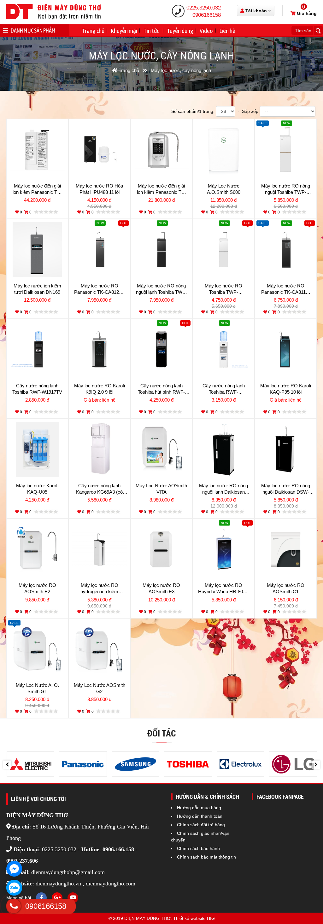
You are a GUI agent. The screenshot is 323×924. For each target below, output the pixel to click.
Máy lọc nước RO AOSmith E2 (37, 588)
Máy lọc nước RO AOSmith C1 (285, 588)
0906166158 (206, 15)
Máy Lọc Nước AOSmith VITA (161, 489)
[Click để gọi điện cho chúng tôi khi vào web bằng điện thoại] (13, 906)
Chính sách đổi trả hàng (201, 824)
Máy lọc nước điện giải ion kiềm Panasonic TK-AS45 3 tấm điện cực (161, 189)
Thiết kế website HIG (194, 918)
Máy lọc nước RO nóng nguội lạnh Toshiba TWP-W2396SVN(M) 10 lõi (161, 289)
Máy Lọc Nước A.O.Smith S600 (223, 189)
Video (206, 30)
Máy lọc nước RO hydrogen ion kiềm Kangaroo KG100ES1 (99, 589)
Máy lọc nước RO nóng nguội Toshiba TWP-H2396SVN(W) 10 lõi (285, 189)
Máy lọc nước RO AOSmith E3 (161, 588)
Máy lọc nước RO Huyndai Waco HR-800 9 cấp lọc (223, 589)
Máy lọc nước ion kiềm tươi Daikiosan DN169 (37, 289)
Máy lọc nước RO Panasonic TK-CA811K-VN (285, 289)
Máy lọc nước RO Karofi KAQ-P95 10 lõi (285, 389)
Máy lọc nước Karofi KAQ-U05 (37, 489)
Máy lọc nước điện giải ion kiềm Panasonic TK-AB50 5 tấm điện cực (37, 189)
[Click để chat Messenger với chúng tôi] (14, 869)
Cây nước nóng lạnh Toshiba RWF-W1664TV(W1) (224, 389)
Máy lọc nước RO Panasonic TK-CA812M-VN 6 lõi (99, 289)
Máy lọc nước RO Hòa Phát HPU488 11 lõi (99, 189)
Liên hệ (227, 30)
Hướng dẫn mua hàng (199, 807)
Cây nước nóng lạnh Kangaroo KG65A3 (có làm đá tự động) (99, 489)
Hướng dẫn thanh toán (199, 816)
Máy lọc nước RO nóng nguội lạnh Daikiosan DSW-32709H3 (223, 489)
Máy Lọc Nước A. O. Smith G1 (37, 688)
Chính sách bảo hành (198, 848)
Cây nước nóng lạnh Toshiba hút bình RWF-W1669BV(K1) (161, 389)
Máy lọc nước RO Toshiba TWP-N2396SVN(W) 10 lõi (223, 289)
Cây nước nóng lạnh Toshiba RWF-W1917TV (37, 389)
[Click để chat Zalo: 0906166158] (14, 888)
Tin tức (151, 30)
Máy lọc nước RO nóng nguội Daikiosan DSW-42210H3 (285, 489)
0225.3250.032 (203, 8)
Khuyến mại (124, 30)
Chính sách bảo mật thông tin (206, 856)
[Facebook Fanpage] (41, 897)
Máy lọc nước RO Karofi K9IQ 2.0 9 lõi (99, 389)
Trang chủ (93, 30)
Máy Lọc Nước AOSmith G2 (99, 688)
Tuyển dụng (180, 30)
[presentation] (7, 765)
